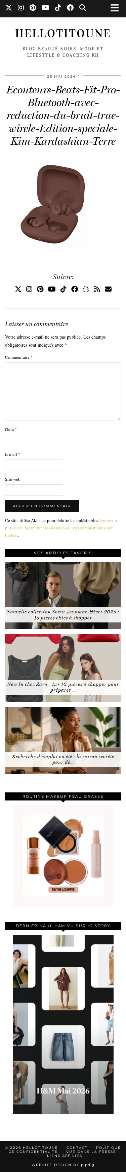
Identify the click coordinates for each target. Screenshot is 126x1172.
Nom (11, 429)
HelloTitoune (63, 33)
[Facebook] (70, 8)
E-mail (12, 454)
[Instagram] (21, 8)
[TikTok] (58, 8)
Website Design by (63, 1165)
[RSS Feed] (97, 289)
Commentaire (19, 357)
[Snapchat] (86, 289)
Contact (77, 1147)
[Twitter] (8, 8)
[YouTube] (46, 8)
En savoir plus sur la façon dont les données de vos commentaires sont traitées (61, 527)
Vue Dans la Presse (91, 1151)
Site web (12, 479)
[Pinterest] (33, 8)
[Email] (108, 289)
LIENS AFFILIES (64, 1156)
